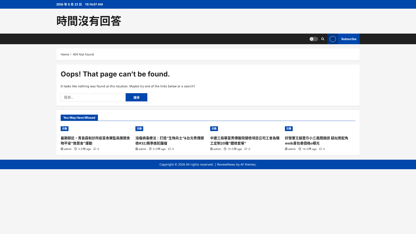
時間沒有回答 (88, 21)
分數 (64, 128)
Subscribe (348, 39)
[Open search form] (322, 39)
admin (68, 149)
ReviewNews (226, 164)
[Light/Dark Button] (313, 39)
